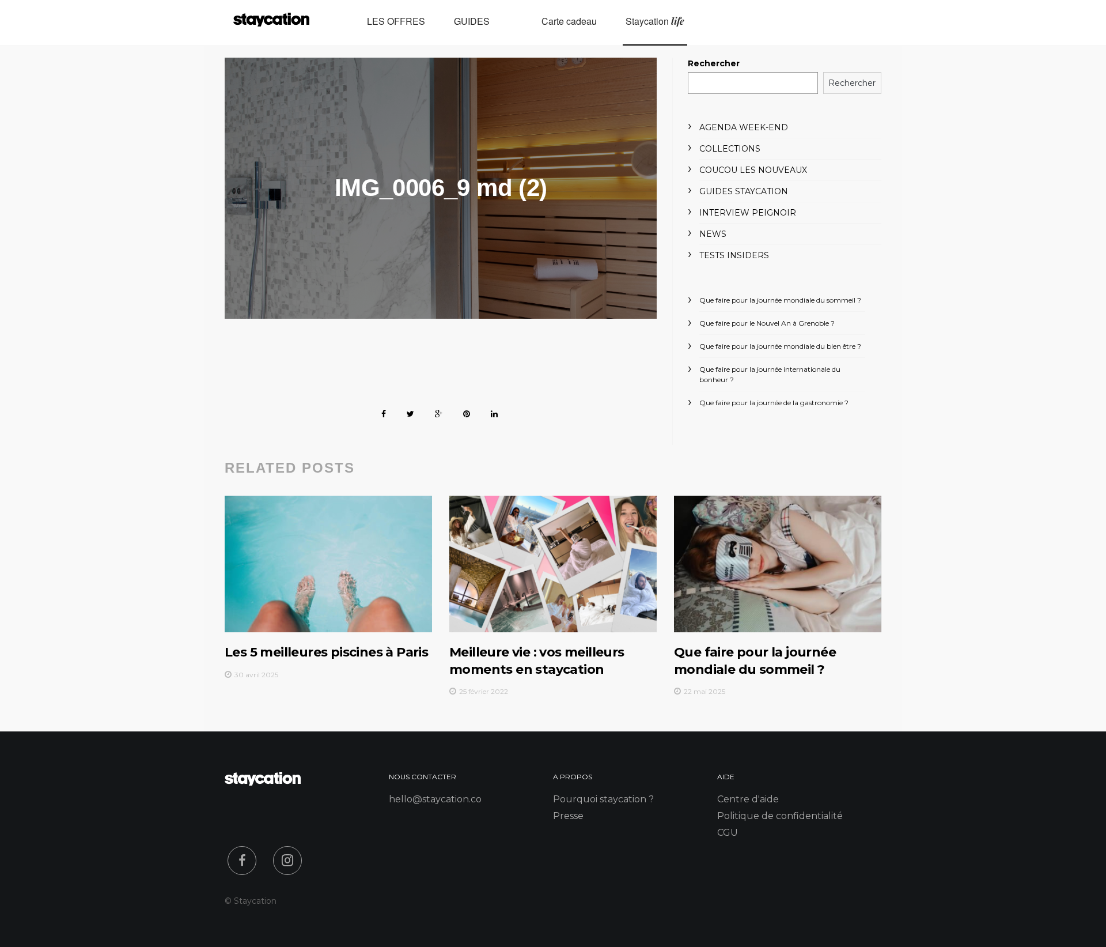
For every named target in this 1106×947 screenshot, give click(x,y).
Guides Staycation (743, 191)
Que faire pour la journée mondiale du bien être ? (780, 346)
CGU (727, 832)
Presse (568, 815)
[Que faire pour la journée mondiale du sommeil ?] (777, 564)
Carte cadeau (569, 21)
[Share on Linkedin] (494, 412)
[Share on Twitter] (410, 412)
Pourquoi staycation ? (603, 799)
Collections (729, 149)
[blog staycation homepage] (271, 22)
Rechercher (714, 63)
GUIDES (472, 21)
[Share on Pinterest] (466, 412)
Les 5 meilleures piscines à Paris (326, 652)
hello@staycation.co (435, 799)
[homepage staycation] (263, 782)
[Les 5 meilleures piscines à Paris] (328, 564)
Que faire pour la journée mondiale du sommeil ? (780, 300)
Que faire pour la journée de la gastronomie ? (774, 402)
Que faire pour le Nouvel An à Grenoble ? (767, 323)
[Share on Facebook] (384, 412)
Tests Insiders (734, 255)
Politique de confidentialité (780, 815)
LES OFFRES (396, 21)
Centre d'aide (748, 799)
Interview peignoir (747, 212)
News (712, 234)
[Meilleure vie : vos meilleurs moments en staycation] (553, 564)
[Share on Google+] (438, 412)
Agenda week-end (743, 127)
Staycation (655, 21)
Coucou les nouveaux (753, 170)
